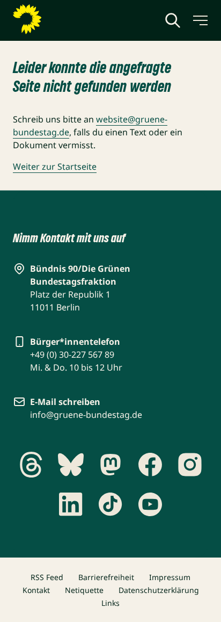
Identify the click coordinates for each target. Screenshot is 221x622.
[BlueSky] (70, 464)
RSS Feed (47, 577)
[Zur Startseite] (53, 19)
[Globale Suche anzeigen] (172, 20)
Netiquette (84, 590)
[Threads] (31, 464)
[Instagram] (189, 464)
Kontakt (36, 590)
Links (110, 603)
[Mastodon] (110, 464)
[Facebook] (150, 464)
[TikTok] (110, 504)
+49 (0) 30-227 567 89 (72, 354)
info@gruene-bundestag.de (86, 415)
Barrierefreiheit (106, 577)
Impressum (169, 577)
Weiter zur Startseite (55, 166)
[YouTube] (150, 504)
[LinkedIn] (70, 504)
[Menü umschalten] (199, 20)
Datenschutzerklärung (159, 590)
